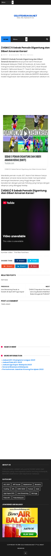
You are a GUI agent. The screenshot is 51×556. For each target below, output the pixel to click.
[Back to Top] (25, 553)
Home (5, 39)
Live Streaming (23, 493)
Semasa (30, 55)
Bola (24, 55)
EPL (13, 489)
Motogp (34, 493)
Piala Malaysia (18, 498)
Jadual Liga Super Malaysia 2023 (17, 364)
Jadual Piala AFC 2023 (12, 362)
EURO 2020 (21, 489)
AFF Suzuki (16, 484)
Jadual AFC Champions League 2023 (18, 360)
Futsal (30, 489)
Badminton (27, 484)
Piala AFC (7, 498)
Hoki (37, 489)
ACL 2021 (7, 484)
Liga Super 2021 (9, 493)
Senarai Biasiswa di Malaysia (15, 367)
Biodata (38, 484)
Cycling (6, 489)
